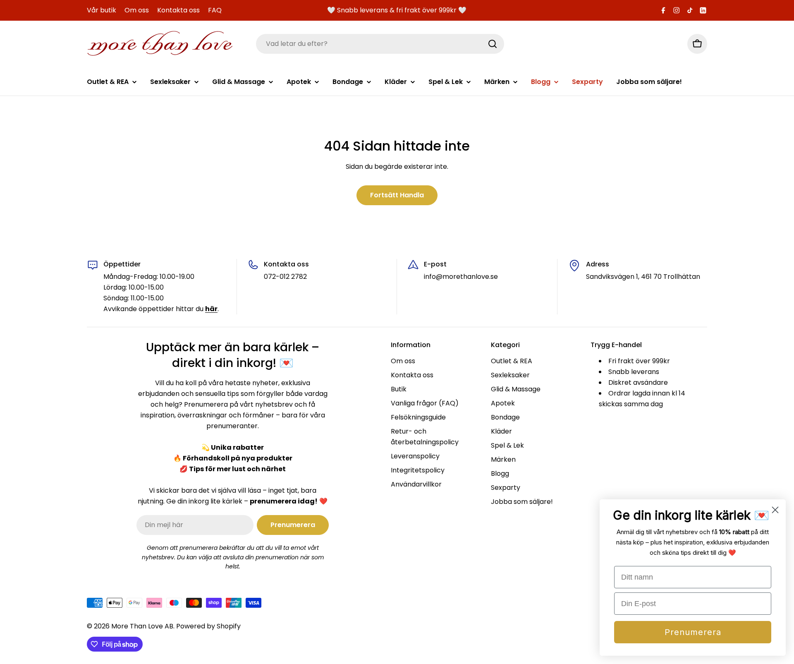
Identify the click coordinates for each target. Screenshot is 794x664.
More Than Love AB (142, 626)
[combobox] (380, 44)
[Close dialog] (775, 510)
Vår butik (101, 10)
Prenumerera (693, 632)
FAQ (215, 10)
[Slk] (492, 44)
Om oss (136, 10)
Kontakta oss (178, 10)
